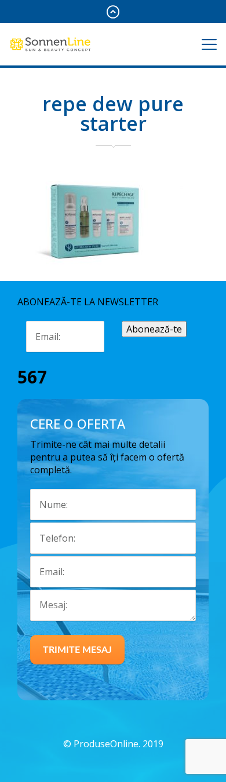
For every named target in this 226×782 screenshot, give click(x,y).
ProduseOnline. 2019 (118, 743)
